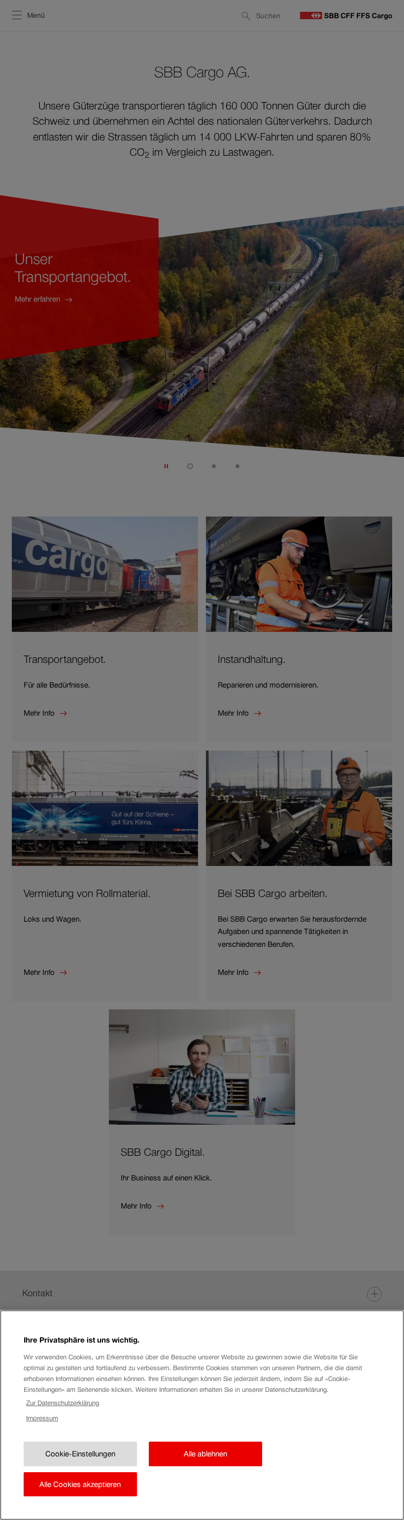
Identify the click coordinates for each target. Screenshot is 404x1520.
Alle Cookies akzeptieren (80, 1484)
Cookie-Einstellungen (80, 1454)
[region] (202, 1415)
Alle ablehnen (205, 1454)
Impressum (42, 1418)
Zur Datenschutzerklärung (62, 1403)
